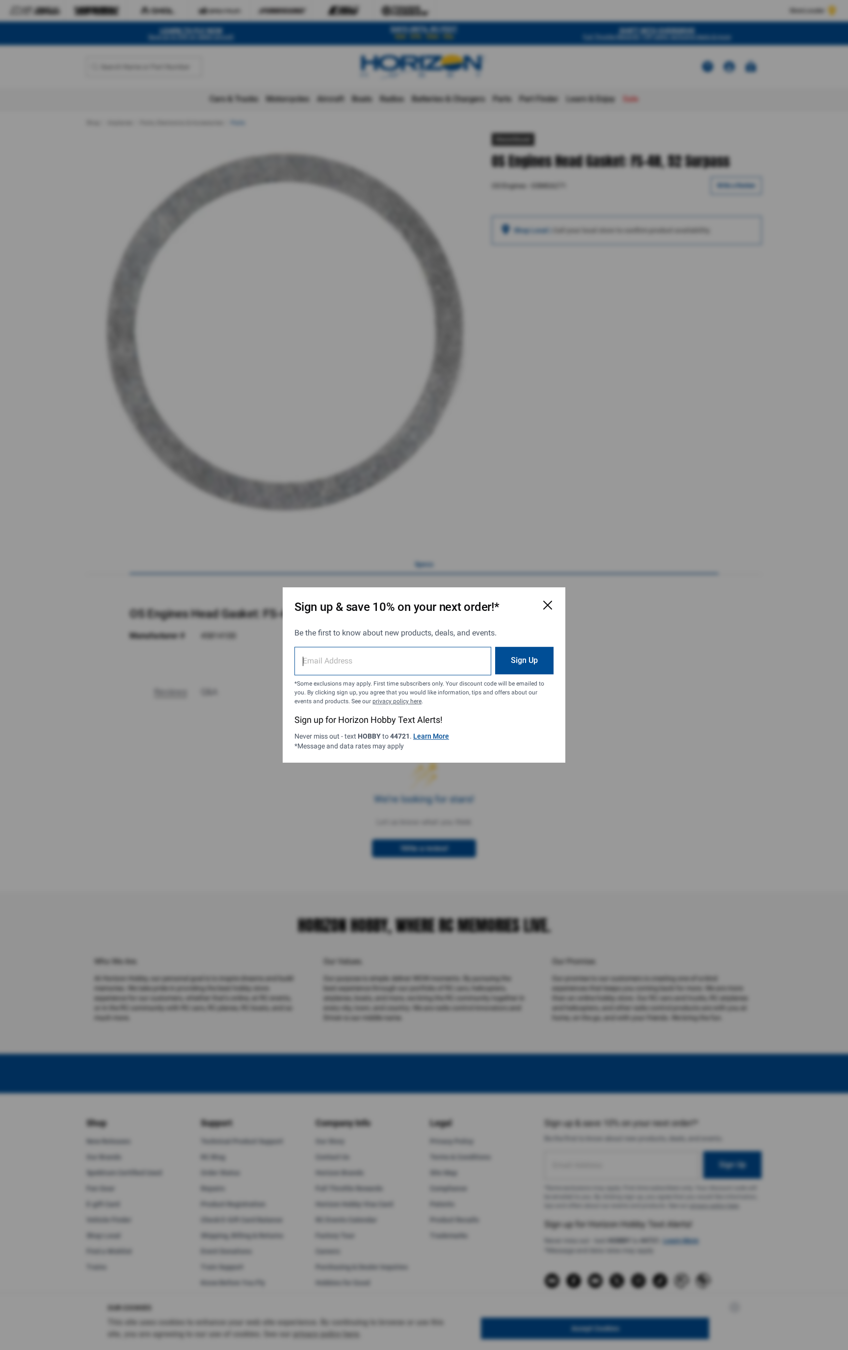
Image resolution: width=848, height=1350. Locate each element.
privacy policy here (397, 701)
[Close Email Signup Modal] (548, 605)
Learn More (431, 736)
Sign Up (524, 660)
